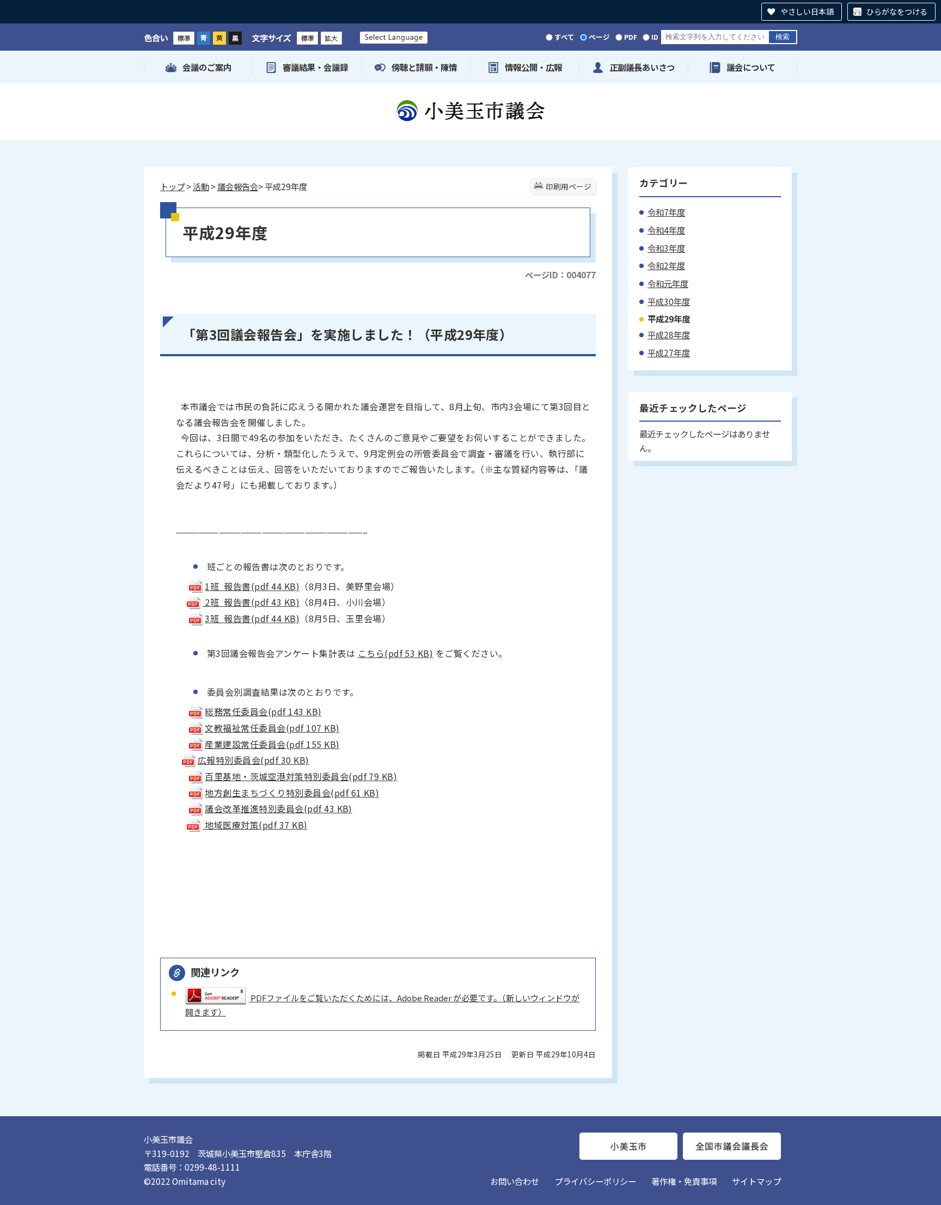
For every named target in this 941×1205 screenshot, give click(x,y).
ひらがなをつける (896, 11)
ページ (599, 37)
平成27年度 (668, 352)
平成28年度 (668, 334)
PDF (630, 37)
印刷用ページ (568, 186)
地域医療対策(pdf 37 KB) (255, 824)
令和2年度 (666, 265)
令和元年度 (667, 283)
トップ (172, 186)
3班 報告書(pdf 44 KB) (252, 618)
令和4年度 (666, 230)
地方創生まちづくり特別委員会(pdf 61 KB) (292, 792)
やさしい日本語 (807, 11)
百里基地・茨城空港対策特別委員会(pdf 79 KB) (301, 776)
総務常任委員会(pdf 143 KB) (263, 711)
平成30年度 (668, 301)
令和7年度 (666, 212)
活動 (201, 186)
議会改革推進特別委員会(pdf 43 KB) (278, 808)
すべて (564, 37)
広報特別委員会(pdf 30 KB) (253, 759)
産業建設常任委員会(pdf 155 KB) (272, 744)
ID (654, 37)
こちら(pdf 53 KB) (395, 653)
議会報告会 (237, 186)
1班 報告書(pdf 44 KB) (252, 586)
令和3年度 (666, 248)
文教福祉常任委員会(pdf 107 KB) (272, 727)
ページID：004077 (560, 275)
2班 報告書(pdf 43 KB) (251, 601)
